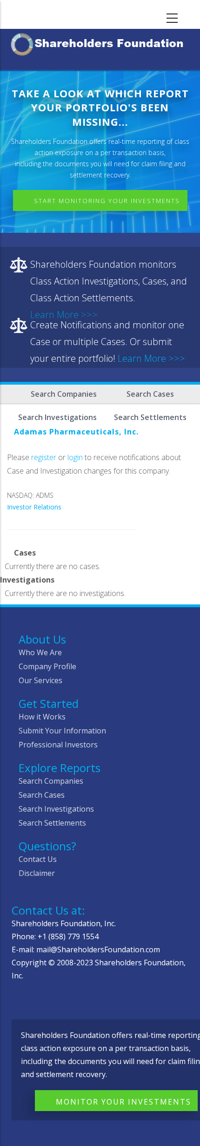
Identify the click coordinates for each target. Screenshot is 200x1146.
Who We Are (40, 652)
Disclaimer (37, 873)
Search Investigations (56, 809)
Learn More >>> (151, 358)
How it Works (42, 717)
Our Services (40, 680)
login (75, 457)
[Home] (100, 42)
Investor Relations (34, 506)
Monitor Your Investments (123, 1102)
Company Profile (47, 666)
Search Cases (150, 394)
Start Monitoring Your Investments (107, 201)
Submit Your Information (62, 731)
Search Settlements (52, 823)
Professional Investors (58, 744)
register (43, 457)
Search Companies (64, 394)
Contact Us (38, 859)
